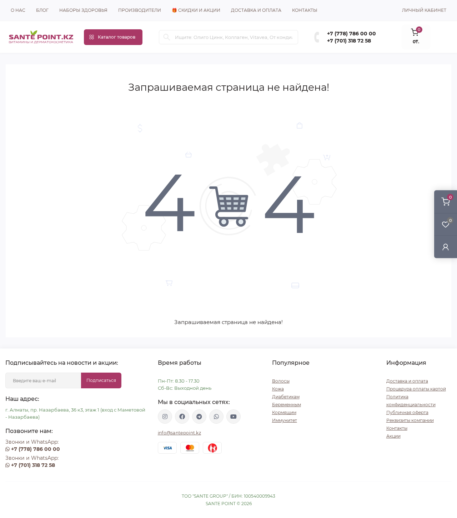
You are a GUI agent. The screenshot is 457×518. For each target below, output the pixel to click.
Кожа (278, 389)
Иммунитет (284, 420)
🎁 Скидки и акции (196, 10)
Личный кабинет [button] (424, 10)
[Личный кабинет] (445, 246)
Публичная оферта (407, 412)
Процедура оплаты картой (416, 389)
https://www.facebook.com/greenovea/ (182, 416)
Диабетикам (286, 396)
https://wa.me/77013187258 (216, 416)
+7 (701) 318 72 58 (349, 41)
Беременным (286, 404)
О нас (18, 10)
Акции (393, 436)
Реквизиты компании (410, 420)
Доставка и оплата (256, 10)
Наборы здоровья (83, 10)
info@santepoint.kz (179, 432)
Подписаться (101, 380)
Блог (42, 10)
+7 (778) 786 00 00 (351, 33)
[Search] (167, 37)
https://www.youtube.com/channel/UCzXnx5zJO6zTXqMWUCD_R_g (233, 416)
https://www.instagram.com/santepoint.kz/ (165, 416)
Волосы (281, 381)
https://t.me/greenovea (199, 416)
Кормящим (284, 412)
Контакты (304, 10)
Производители (139, 10)
